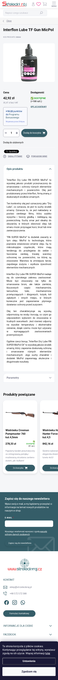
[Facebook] (6, 602)
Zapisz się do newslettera (19, 543)
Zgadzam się (29, 671)
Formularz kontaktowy (19, 613)
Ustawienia (29, 661)
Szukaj (41, 13)
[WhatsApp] (22, 602)
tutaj (47, 653)
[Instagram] (14, 602)
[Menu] (54, 4)
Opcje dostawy (39, 107)
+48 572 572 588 (18, 593)
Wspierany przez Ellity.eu (15, 122)
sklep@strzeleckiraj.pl (21, 587)
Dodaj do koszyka (32, 133)
